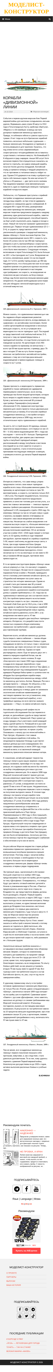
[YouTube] (36, 1189)
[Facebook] (26, 1189)
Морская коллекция (41, 112)
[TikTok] (33, 1316)
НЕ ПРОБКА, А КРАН (31, 1151)
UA (30, 1204)
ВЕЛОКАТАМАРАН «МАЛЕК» (18, 1351)
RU (22, 1204)
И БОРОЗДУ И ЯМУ (14, 1339)
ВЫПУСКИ (10, 1281)
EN (26, 1204)
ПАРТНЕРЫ (11, 1277)
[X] (26, 1316)
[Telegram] (17, 1189)
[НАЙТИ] (50, 19)
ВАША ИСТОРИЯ (13, 1285)
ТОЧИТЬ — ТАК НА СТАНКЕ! (18, 1347)
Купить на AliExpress (26, 1251)
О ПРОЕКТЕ (11, 1273)
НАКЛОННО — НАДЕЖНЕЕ (28, 1132)
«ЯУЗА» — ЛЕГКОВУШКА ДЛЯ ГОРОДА (23, 1343)
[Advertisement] (26, 48)
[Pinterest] (26, 1309)
